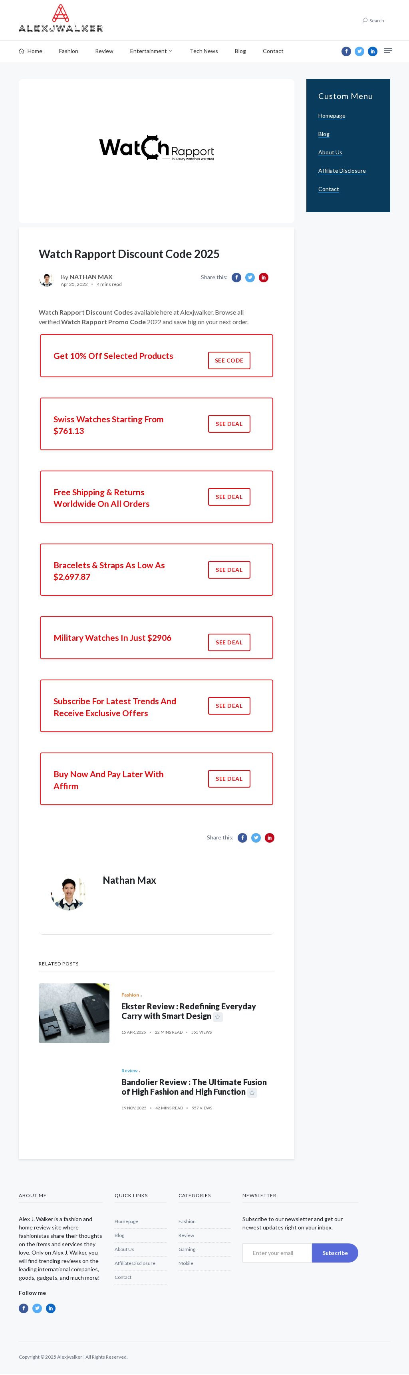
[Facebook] (346, 51)
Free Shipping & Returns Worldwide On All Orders (102, 497)
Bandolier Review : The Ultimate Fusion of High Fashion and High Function (194, 1086)
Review (104, 50)
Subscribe (335, 1252)
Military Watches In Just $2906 (112, 637)
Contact (273, 50)
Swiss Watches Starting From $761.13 (109, 424)
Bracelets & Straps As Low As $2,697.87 (109, 570)
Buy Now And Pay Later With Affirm (109, 779)
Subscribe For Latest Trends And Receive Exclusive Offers (115, 706)
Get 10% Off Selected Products (113, 355)
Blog (240, 50)
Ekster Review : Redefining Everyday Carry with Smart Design (188, 1010)
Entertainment (148, 50)
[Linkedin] (372, 51)
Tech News (204, 50)
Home (34, 50)
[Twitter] (359, 51)
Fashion (68, 50)
